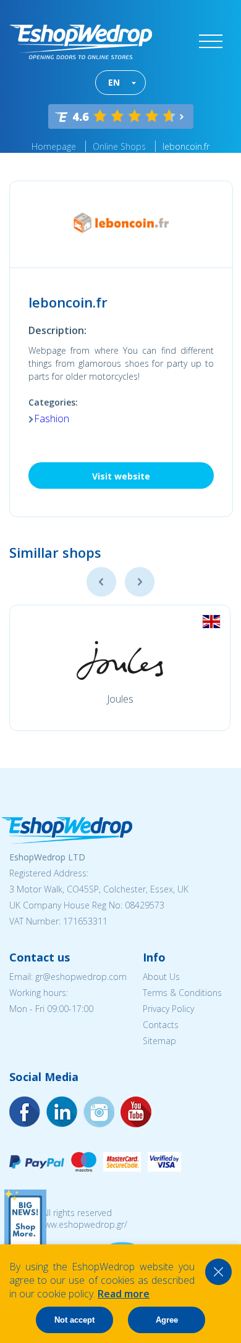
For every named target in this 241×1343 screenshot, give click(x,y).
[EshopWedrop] (80, 42)
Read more (124, 1293)
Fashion (51, 418)
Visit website (121, 476)
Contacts (161, 1025)
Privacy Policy (168, 1008)
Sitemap (159, 1041)
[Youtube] (98, 1111)
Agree (167, 1320)
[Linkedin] (135, 1111)
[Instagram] (61, 1111)
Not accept (74, 1320)
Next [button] (139, 582)
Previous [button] (101, 582)
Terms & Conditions (182, 992)
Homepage (54, 146)
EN (114, 82)
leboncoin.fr (186, 146)
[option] (119, 668)
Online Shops (119, 146)
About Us (161, 976)
